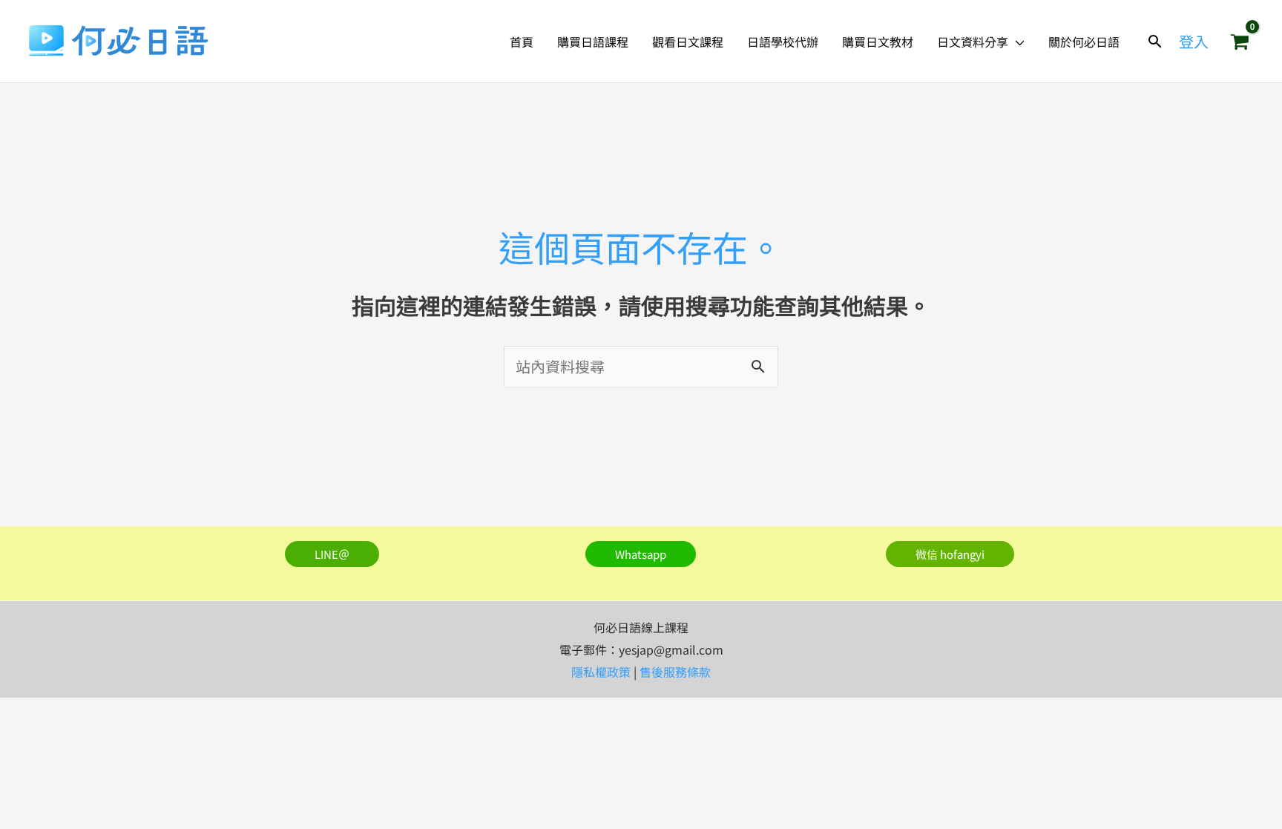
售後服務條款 (675, 672)
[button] (1016, 42)
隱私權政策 (601, 672)
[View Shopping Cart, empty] (1239, 41)
